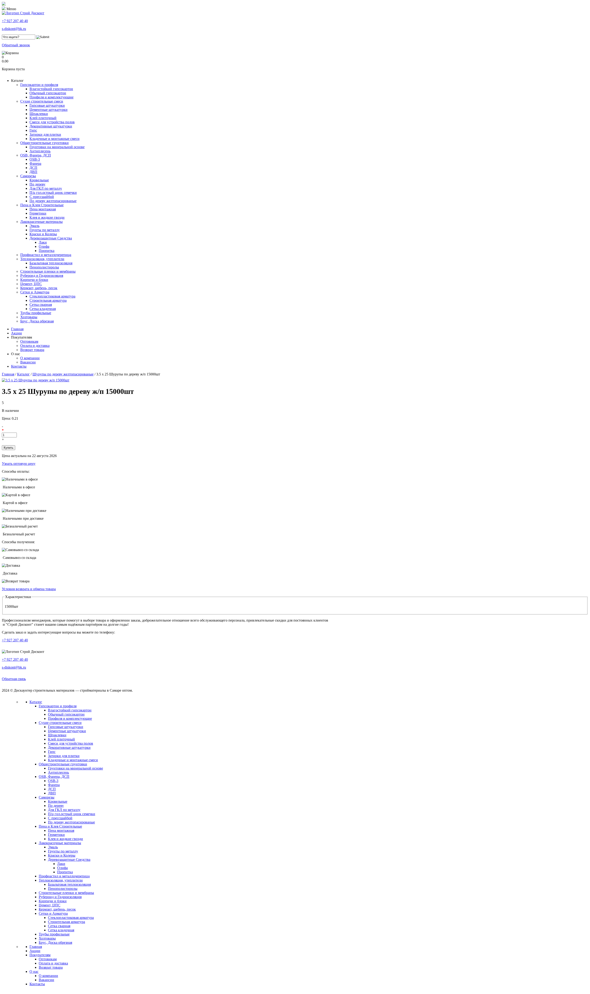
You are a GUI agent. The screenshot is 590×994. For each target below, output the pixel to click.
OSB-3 (35, 159)
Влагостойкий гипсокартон (51, 89)
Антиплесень (40, 151)
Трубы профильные (35, 313)
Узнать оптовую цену (18, 464)
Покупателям (21, 337)
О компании (30, 358)
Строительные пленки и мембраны (48, 271)
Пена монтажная (43, 209)
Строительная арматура (48, 300)
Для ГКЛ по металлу (46, 188)
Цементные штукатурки (49, 110)
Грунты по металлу (45, 230)
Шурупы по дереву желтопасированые (63, 374)
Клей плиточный (43, 118)
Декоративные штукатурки (51, 126)
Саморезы (28, 176)
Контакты (19, 366)
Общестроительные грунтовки (44, 143)
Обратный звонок (16, 45)
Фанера (35, 163)
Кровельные (39, 180)
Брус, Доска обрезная (37, 321)
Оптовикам (29, 341)
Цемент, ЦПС (31, 284)
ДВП (33, 172)
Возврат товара (32, 350)
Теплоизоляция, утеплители (42, 259)
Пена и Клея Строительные (42, 205)
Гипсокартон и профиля (39, 85)
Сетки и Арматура (34, 292)
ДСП (33, 168)
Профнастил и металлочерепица (45, 255)
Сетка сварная (41, 305)
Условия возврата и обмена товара (29, 589)
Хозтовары (28, 317)
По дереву (37, 184)
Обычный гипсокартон (48, 93)
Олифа (44, 246)
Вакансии (28, 362)
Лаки (43, 242)
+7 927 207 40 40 (15, 21)
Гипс (33, 130)
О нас (15, 354)
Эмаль (34, 226)
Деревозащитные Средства (51, 238)
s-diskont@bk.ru (14, 29)
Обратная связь (14, 679)
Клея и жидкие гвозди (47, 217)
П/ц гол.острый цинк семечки (53, 193)
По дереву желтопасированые (53, 201)
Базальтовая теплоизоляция (51, 263)
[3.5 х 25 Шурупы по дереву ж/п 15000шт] (35, 380)
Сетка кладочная (43, 309)
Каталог (17, 81)
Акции (16, 333)
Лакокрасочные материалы (41, 222)
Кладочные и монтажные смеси (55, 139)
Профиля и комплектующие (52, 97)
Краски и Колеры (43, 234)
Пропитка (46, 251)
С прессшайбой (42, 197)
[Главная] (23, 13)
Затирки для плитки (45, 134)
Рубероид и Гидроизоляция (41, 275)
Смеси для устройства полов (52, 122)
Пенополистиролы (44, 267)
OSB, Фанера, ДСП (35, 155)
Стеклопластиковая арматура (52, 296)
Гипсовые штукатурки (47, 105)
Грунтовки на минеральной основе (57, 147)
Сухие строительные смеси (41, 101)
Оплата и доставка (35, 346)
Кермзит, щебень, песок (38, 288)
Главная (17, 329)
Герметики (38, 213)
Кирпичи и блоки (34, 280)
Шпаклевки (39, 114)
